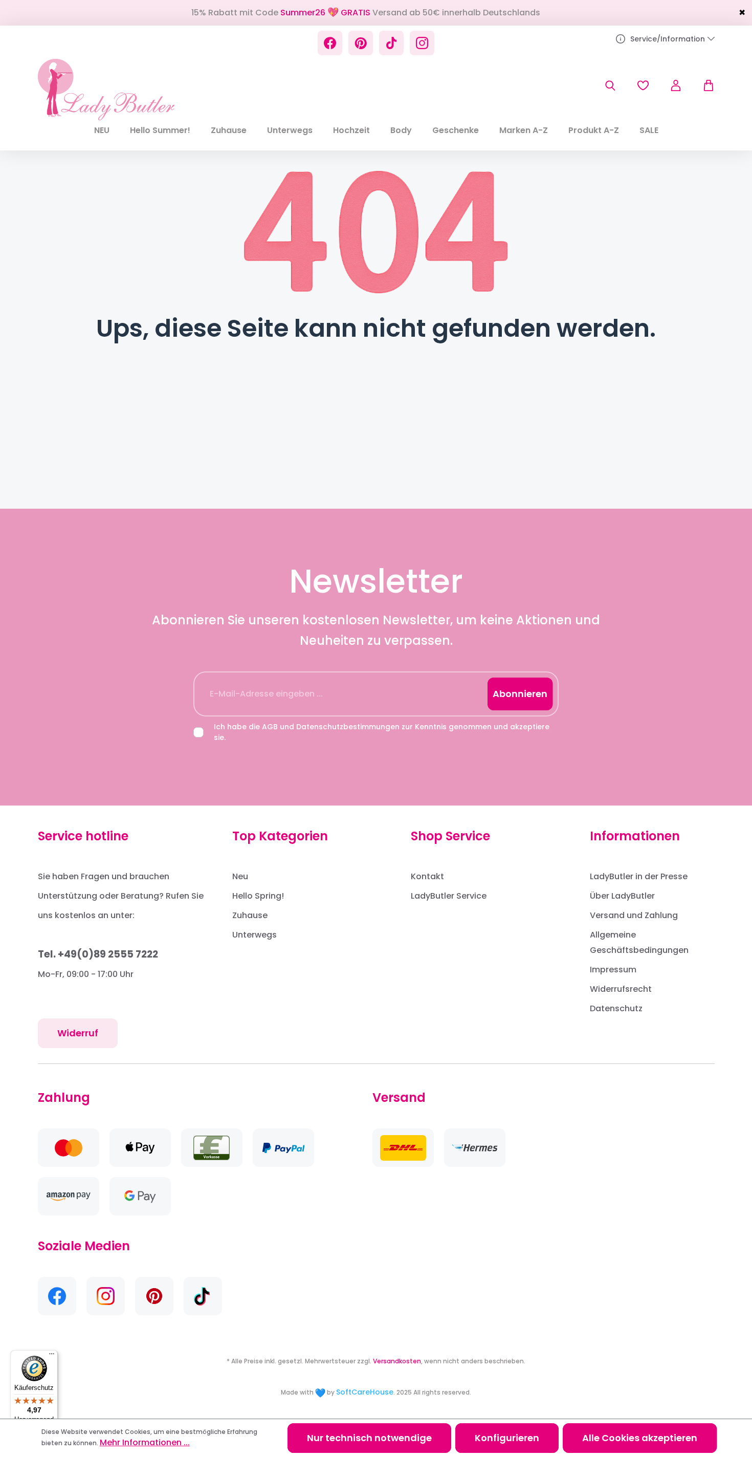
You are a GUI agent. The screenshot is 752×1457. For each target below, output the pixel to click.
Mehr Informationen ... (145, 1442)
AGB (270, 727)
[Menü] (52, 1356)
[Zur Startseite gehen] (106, 89)
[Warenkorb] (703, 85)
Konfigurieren (507, 1437)
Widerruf (77, 1033)
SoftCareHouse (364, 1392)
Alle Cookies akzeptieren (639, 1437)
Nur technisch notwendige (369, 1437)
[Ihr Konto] (675, 85)
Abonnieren (520, 693)
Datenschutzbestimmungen (348, 727)
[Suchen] (610, 85)
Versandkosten (397, 1361)
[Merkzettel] (643, 85)
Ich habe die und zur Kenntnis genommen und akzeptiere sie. (381, 732)
